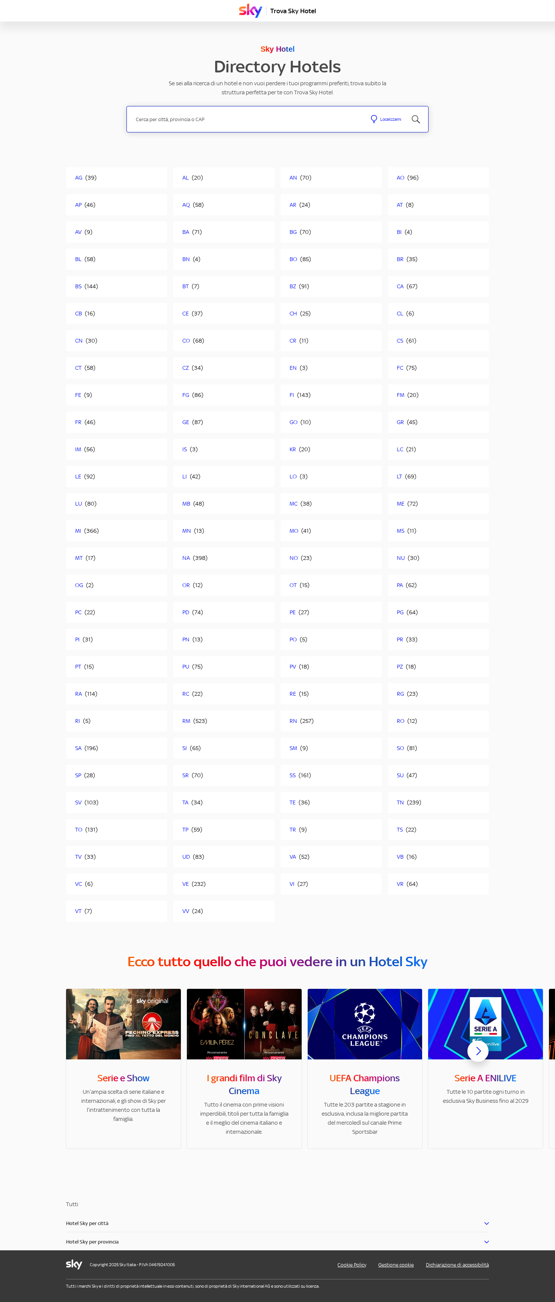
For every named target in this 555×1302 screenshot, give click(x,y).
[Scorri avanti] (478, 1057)
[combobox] (247, 119)
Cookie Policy (352, 1265)
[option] (123, 1068)
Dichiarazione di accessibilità (457, 1265)
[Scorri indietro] (77, 1056)
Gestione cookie (396, 1265)
